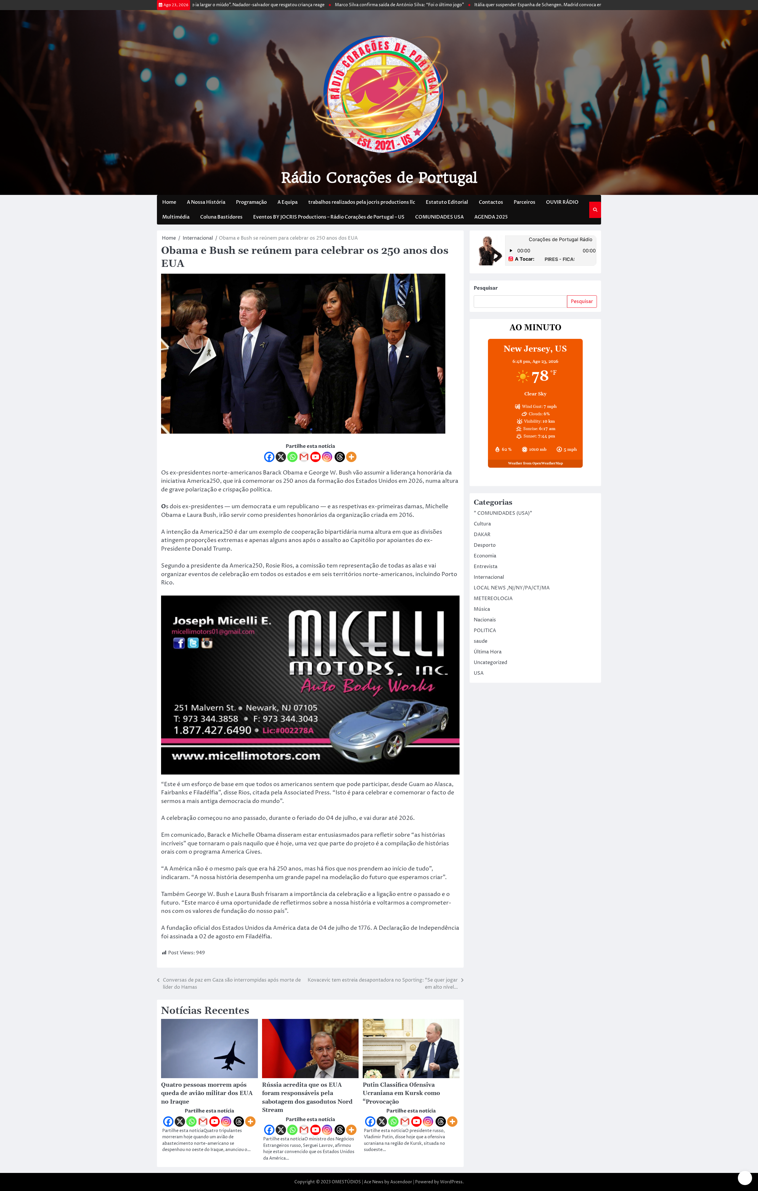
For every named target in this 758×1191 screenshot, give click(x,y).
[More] (351, 457)
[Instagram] (327, 457)
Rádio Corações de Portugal (379, 177)
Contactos (491, 202)
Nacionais (485, 620)
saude (480, 641)
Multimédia (176, 217)
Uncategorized (490, 662)
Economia (485, 556)
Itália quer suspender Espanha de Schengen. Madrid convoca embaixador (490, 5)
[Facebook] (269, 457)
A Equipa (287, 202)
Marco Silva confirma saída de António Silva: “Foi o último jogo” (342, 5)
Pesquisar (486, 288)
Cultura (482, 524)
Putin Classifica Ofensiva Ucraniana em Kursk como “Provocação (401, 1093)
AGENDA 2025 (491, 217)
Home (169, 202)
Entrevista (485, 566)
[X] (281, 457)
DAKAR (482, 534)
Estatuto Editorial (447, 202)
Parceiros (524, 202)
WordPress (451, 1182)
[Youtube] (315, 457)
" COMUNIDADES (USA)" (503, 513)
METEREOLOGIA (493, 598)
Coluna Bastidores (221, 217)
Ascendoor (401, 1182)
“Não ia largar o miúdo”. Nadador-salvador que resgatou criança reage (197, 5)
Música (482, 609)
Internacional (489, 577)
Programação (251, 202)
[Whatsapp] (292, 457)
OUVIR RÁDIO (562, 202)
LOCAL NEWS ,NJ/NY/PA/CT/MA (512, 588)
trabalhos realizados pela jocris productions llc (361, 202)
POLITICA (485, 630)
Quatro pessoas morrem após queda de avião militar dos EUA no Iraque (207, 1093)
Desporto (485, 545)
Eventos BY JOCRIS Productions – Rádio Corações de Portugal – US (328, 217)
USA (479, 673)
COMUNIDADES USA (439, 217)
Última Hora (488, 652)
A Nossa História (206, 202)
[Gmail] (304, 457)
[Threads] (340, 457)
